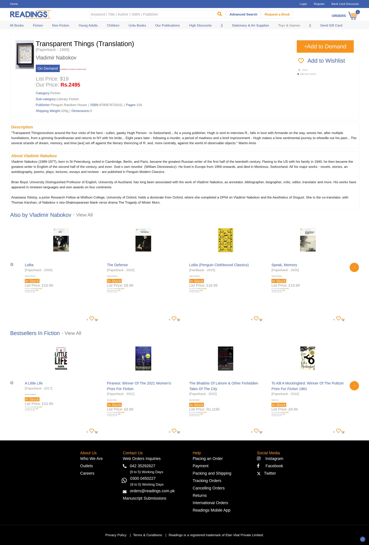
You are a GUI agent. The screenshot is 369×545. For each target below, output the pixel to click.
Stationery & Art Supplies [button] (250, 25)
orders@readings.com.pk (152, 491)
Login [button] (303, 3)
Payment (201, 466)
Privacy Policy (115, 535)
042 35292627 (142, 466)
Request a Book (277, 14)
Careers (87, 473)
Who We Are (91, 458)
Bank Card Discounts (345, 3)
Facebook (272, 466)
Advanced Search (243, 14)
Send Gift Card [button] (331, 25)
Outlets (86, 466)
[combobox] (152, 14)
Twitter (269, 473)
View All (84, 215)
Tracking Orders (207, 480)
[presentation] (11, 264)
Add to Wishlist (326, 60)
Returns (200, 495)
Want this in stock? (307, 74)
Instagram (273, 458)
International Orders (210, 502)
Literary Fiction (68, 99)
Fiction (55, 93)
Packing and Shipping (212, 473)
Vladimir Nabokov (56, 57)
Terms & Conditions (147, 535)
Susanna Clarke (112, 400)
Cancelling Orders (209, 488)
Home (14, 3)
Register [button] (319, 3)
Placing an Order (208, 458)
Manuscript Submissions (144, 498)
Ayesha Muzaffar (194, 400)
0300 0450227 (143, 478)
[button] (91, 318)
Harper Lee (274, 400)
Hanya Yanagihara (30, 394)
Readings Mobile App (211, 510)
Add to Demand (326, 46)
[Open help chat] (362, 539)
